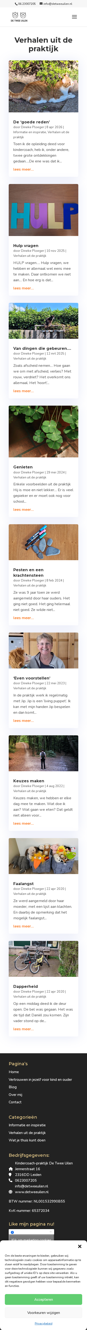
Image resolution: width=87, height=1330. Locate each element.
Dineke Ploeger (32, 127)
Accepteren (43, 1299)
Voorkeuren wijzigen (43, 1312)
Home (14, 1072)
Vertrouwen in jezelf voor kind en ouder (40, 1079)
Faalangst (23, 883)
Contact (15, 1102)
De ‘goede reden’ (31, 122)
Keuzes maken (28, 781)
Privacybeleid (43, 1323)
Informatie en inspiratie (29, 132)
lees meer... (23, 169)
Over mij (15, 1094)
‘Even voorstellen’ (31, 678)
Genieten (23, 467)
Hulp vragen (25, 245)
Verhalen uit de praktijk (29, 256)
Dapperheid (25, 986)
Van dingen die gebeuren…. (42, 348)
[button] (79, 1246)
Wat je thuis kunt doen (27, 1140)
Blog (13, 1087)
